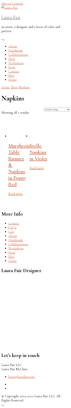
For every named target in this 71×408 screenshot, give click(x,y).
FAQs (12, 227)
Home (12, 80)
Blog (11, 75)
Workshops (16, 63)
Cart (11, 232)
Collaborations (18, 55)
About (12, 46)
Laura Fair (11, 17)
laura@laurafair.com (21, 377)
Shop (11, 59)
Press (11, 67)
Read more (15, 194)
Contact (13, 71)
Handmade (15, 50)
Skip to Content (12, 3)
